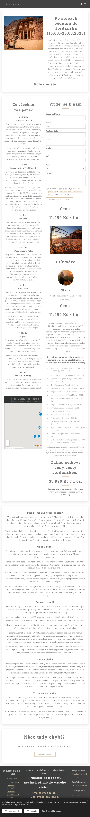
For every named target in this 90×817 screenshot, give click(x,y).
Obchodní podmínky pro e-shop (13, 794)
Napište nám (12, 779)
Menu (85, 4)
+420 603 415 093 (78, 785)
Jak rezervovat (13, 782)
